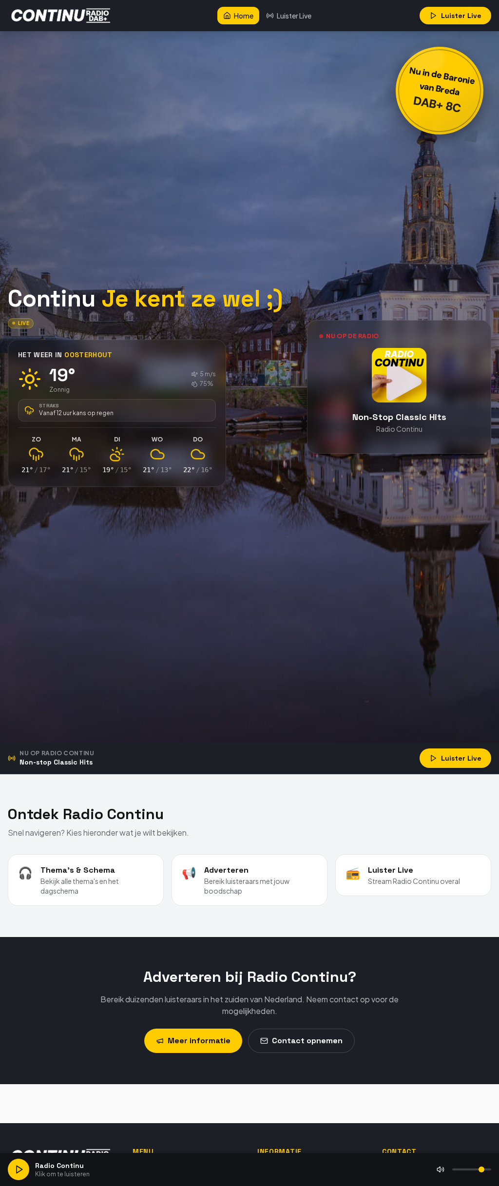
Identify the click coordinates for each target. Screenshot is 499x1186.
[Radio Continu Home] (61, 15)
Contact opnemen (307, 1040)
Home (243, 15)
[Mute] (440, 1169)
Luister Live (294, 15)
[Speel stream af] (18, 1169)
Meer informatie (199, 1040)
